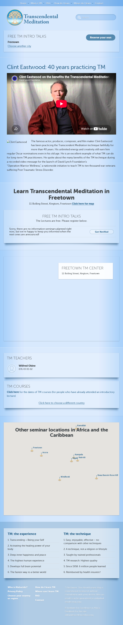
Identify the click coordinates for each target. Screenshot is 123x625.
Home (23, 3)
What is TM (36, 3)
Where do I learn (82, 3)
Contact (99, 3)
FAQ (48, 3)
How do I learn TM (45, 587)
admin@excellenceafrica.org (79, 615)
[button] (71, 460)
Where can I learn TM (46, 591)
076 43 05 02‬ (26, 369)
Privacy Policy (15, 591)
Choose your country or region (19, 597)
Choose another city (19, 46)
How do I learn (62, 3)
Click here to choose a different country (62, 403)
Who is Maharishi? (17, 587)
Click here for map (83, 203)
